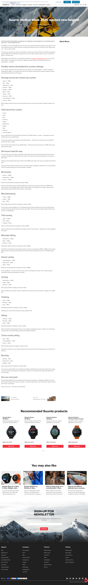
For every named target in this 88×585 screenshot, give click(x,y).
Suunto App (3, 564)
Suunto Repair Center (5, 559)
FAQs (2, 550)
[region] (44, 2)
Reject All (67, 1)
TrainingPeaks (47, 559)
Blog (24, 555)
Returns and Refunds (69, 562)
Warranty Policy (68, 550)
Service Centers (4, 562)
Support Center (4, 552)
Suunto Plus (46, 555)
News (24, 552)
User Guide (3, 555)
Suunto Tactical (26, 550)
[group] (11, 483)
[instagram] (67, 578)
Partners (45, 567)
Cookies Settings (59, 1)
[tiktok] (79, 578)
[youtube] (76, 578)
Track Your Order (4, 569)
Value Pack (46, 562)
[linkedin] (83, 578)
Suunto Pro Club (26, 557)
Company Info (25, 559)
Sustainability (25, 567)
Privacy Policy (68, 552)
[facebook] (70, 578)
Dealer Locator (47, 552)
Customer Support (5, 567)
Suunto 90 (25, 571)
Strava (45, 557)
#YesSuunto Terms (69, 559)
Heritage (24, 562)
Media (24, 564)
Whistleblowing (26, 569)
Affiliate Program (47, 550)
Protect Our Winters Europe (39, 58)
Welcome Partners (48, 564)
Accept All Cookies (76, 1)
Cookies (67, 557)
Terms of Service (68, 555)
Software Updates (5, 557)
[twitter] (73, 578)
